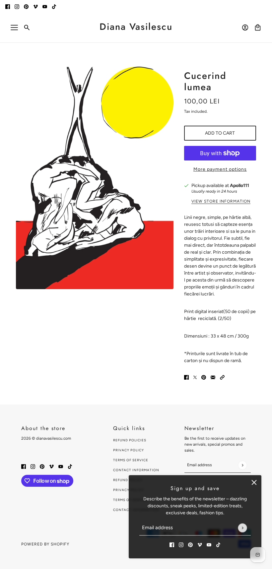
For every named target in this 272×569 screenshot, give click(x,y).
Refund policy (128, 480)
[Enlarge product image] (94, 178)
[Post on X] (195, 377)
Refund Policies (129, 440)
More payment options (220, 169)
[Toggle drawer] (14, 27)
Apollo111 (239, 185)
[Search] (27, 27)
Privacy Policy (128, 450)
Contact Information (136, 470)
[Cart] (257, 27)
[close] (254, 482)
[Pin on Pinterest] (204, 377)
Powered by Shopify (45, 544)
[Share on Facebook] (186, 377)
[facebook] (8, 6)
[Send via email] (213, 377)
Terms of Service (130, 460)
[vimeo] (35, 6)
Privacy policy (128, 490)
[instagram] (17, 6)
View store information (220, 201)
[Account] (245, 27)
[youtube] (45, 6)
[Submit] (242, 527)
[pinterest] (26, 6)
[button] (222, 377)
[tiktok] (54, 6)
